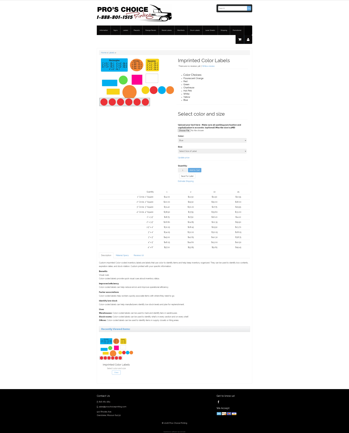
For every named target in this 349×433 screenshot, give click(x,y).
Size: (180, 147)
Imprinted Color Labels (116, 364)
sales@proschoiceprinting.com (112, 407)
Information (104, 30)
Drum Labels (195, 30)
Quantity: (182, 166)
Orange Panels (150, 30)
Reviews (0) (139, 255)
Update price (183, 158)
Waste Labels (167, 30)
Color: (181, 136)
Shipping (224, 30)
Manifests (181, 30)
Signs (115, 30)
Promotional (237, 30)
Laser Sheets (210, 30)
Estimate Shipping (186, 181)
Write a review (208, 66)
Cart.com (182, 431)
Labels (125, 30)
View (116, 372)
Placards (137, 30)
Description (106, 255)
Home (103, 53)
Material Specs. (122, 255)
